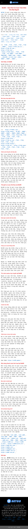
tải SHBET (10, 53)
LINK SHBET (23, 34)
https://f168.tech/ (7, 138)
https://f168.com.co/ (15, 46)
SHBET (4, 46)
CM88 (10, 436)
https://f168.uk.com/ (8, 48)
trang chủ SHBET (11, 41)
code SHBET (18, 53)
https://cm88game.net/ (8, 449)
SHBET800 (3, 55)
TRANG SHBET (6, 36)
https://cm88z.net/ (7, 447)
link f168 (7, 517)
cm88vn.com (14, 438)
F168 (5, 34)
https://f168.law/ (7, 50)
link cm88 (14, 435)
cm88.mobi (23, 438)
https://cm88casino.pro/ (15, 443)
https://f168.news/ (8, 52)
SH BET (18, 131)
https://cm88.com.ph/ (8, 452)
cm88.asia (5, 440)
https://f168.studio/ (8, 143)
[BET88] (14, 2)
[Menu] (2, 2)
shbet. (20, 57)
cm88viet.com (5, 438)
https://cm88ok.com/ (8, 519)
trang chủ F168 (14, 34)
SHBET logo (11, 55)
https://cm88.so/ (7, 442)
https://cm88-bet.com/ (8, 445)
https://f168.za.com (7, 140)
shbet (19, 55)
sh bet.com (12, 57)
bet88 (5, 505)
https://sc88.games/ (14, 360)
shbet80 (4, 57)
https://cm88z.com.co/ (8, 450)
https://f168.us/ (6, 145)
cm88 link (23, 440)
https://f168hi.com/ (11, 129)
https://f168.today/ (7, 131)
